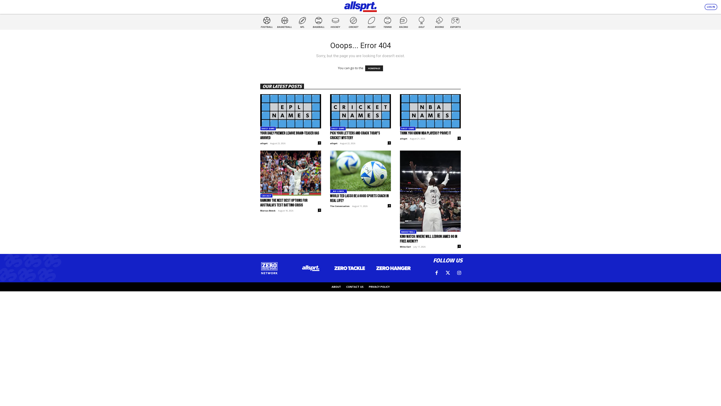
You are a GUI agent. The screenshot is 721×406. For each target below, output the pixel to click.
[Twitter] (448, 273)
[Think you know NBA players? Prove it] (430, 111)
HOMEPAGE (374, 68)
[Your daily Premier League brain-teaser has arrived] (290, 111)
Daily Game (268, 128)
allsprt (264, 143)
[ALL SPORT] (360, 6)
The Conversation (340, 206)
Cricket (266, 196)
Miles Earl (405, 246)
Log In (711, 6)
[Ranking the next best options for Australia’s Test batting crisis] (290, 173)
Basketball (408, 232)
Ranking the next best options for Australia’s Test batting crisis (284, 203)
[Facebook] (436, 273)
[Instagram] (459, 273)
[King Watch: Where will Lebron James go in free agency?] (430, 191)
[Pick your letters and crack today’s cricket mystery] (360, 111)
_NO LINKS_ (338, 191)
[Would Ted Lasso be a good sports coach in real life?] (360, 171)
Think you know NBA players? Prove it (425, 133)
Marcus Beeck (267, 210)
